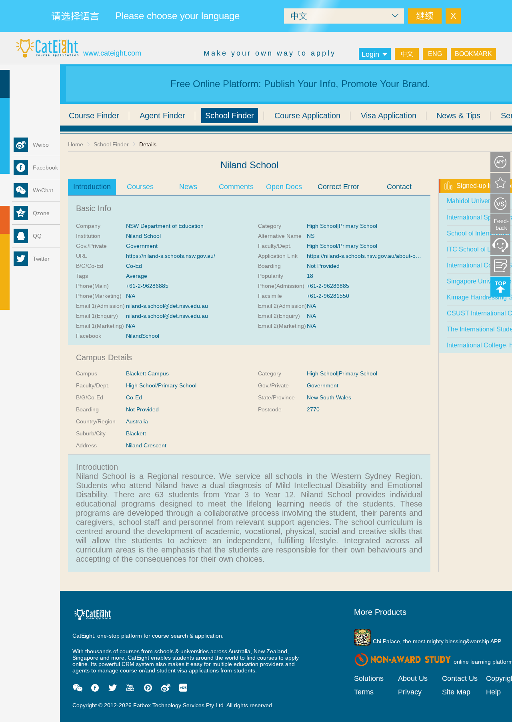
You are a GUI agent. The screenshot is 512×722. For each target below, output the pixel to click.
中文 (406, 53)
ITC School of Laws (474, 249)
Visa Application (388, 115)
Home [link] (75, 144)
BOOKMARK (473, 53)
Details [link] (147, 144)
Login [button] (370, 54)
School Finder (229, 115)
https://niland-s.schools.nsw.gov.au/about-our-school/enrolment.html (393, 256)
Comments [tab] (236, 187)
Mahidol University (473, 200)
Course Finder (94, 115)
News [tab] (188, 187)
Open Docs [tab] (284, 187)
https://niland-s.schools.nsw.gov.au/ (170, 256)
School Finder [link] (111, 144)
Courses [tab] (140, 187)
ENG (435, 53)
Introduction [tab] (92, 187)
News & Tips (458, 115)
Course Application (307, 115)
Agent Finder (162, 115)
